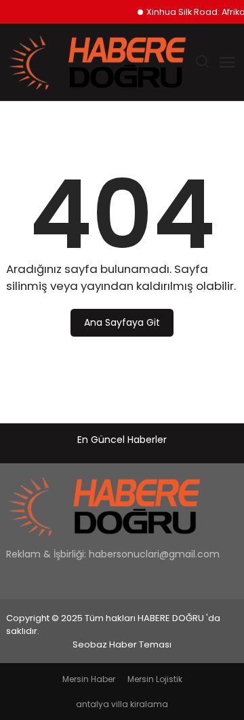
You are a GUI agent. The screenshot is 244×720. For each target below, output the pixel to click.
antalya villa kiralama (122, 704)
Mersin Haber (88, 679)
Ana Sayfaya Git (122, 322)
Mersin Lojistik (154, 679)
